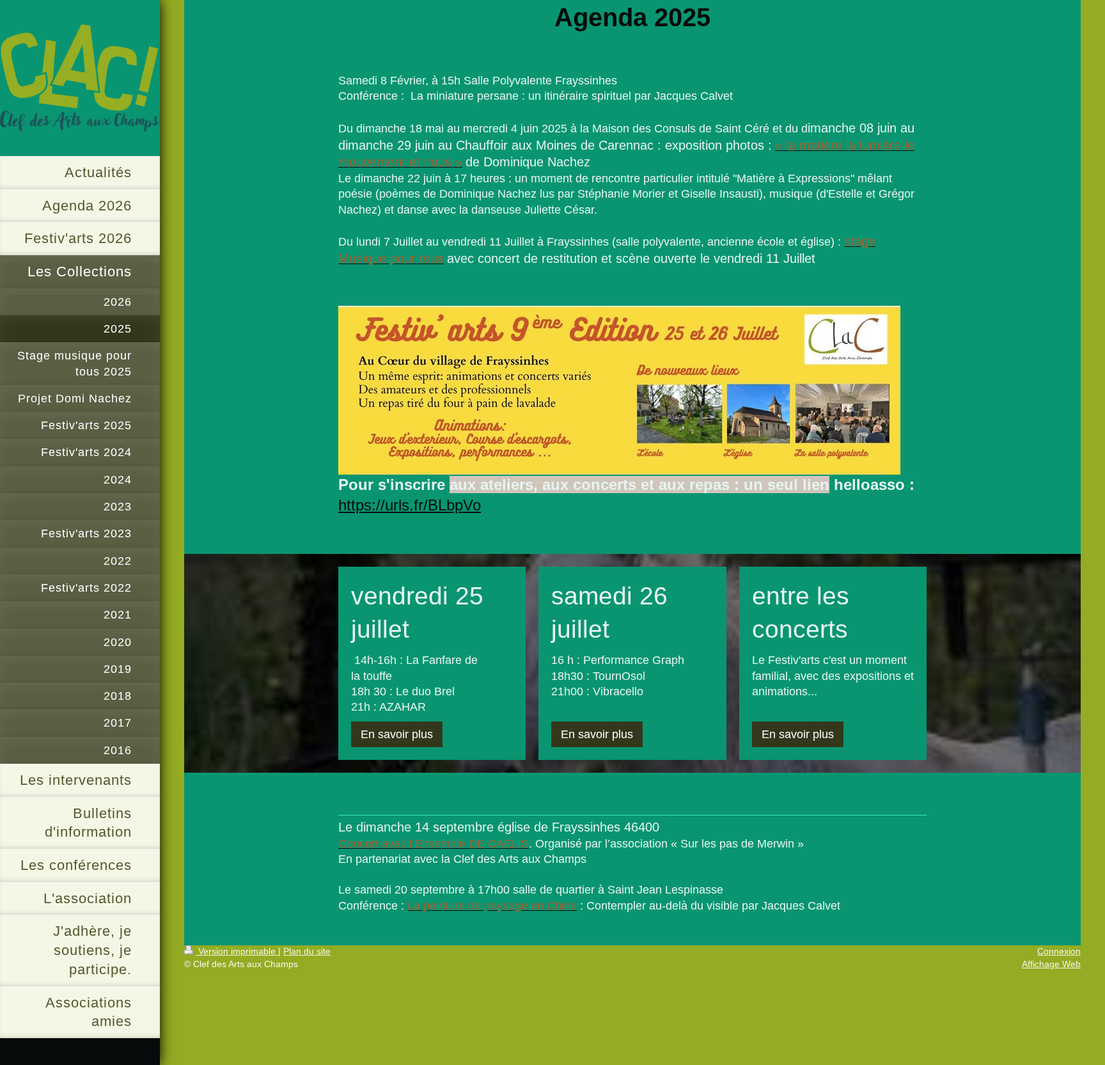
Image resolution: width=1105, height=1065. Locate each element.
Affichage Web (1051, 964)
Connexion (1059, 951)
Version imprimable (237, 951)
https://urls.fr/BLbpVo (409, 505)
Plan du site (307, 951)
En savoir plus (397, 734)
